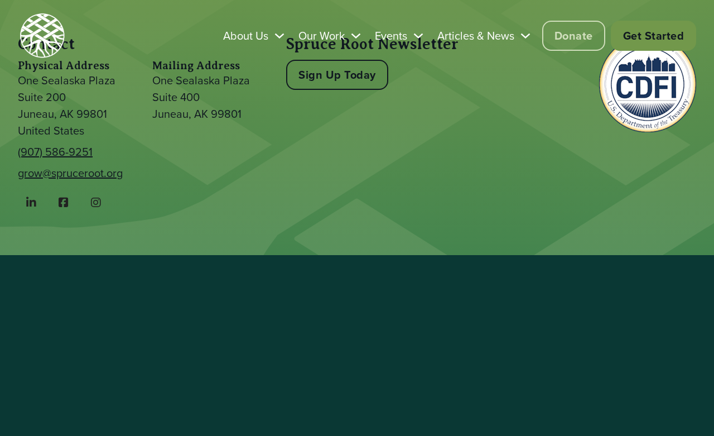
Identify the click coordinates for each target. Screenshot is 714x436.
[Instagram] (96, 202)
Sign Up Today (337, 74)
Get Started (653, 35)
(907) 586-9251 (55, 151)
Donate (573, 35)
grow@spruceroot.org (70, 173)
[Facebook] (63, 202)
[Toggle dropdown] (279, 35)
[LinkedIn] (31, 202)
